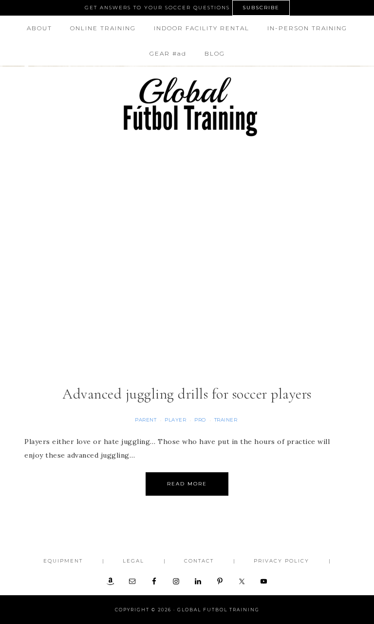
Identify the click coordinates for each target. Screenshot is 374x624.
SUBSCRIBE (261, 7)
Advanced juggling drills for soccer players (187, 394)
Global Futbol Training (187, 106)
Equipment (63, 561)
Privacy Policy (281, 561)
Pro (200, 420)
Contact (199, 561)
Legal (133, 561)
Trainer (226, 420)
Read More (187, 484)
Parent (145, 420)
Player (175, 420)
